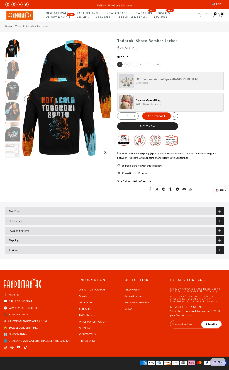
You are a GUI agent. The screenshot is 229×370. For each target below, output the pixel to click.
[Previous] (27, 99)
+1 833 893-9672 (18, 314)
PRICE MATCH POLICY (92, 321)
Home (8, 26)
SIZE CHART (86, 308)
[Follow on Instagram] (7, 4)
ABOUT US (85, 302)
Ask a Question (142, 181)
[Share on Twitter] (157, 189)
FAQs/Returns (87, 315)
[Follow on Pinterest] (13, 4)
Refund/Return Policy (137, 302)
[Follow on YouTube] (20, 4)
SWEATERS (145, 13)
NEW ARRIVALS (57, 13)
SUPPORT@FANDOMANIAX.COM (27, 321)
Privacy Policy (132, 289)
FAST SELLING (87, 13)
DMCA (128, 308)
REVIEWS (160, 17)
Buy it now (147, 126)
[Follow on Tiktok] (26, 4)
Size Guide (123, 181)
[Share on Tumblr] (170, 189)
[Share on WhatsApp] (191, 189)
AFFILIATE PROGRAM (92, 289)
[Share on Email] (184, 189)
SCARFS (165, 13)
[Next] (105, 99)
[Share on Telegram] (177, 189)
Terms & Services (134, 295)
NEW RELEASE (116, 13)
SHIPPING (85, 328)
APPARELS (103, 17)
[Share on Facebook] (150, 189)
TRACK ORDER (88, 340)
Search (83, 295)
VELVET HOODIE (59, 17)
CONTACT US (87, 334)
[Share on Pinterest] (163, 189)
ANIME (82, 17)
